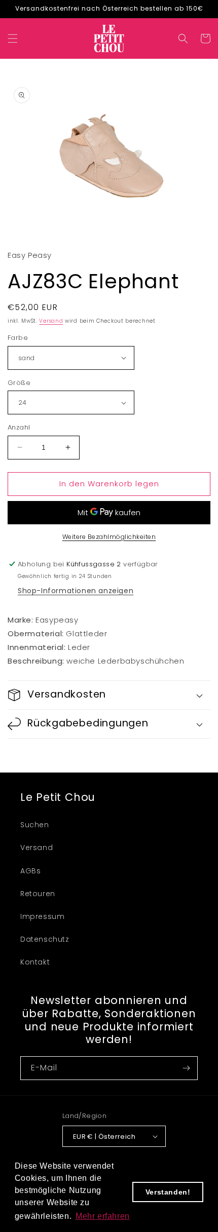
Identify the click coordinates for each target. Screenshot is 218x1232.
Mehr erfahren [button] (103, 1216)
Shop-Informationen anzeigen (75, 591)
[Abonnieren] (186, 1068)
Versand (51, 321)
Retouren (37, 894)
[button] (13, 38)
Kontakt (35, 962)
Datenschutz (44, 939)
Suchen (34, 825)
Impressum (42, 916)
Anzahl (19, 427)
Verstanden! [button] (168, 1192)
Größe (19, 383)
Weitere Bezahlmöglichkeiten (109, 536)
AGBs (30, 871)
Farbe (18, 337)
